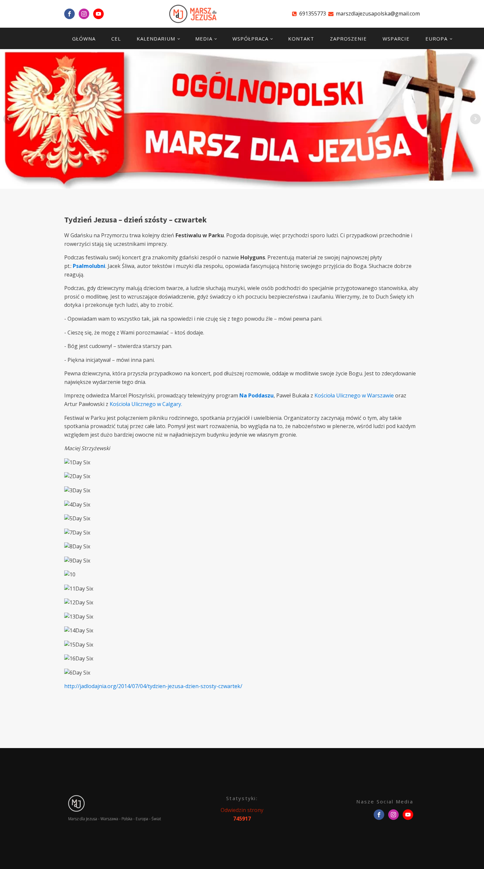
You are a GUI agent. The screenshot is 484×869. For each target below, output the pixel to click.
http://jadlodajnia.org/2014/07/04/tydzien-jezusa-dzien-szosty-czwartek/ (153, 686)
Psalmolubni (89, 266)
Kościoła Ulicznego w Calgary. (146, 404)
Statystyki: (242, 798)
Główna (83, 38)
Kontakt (301, 38)
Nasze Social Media (384, 801)
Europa (436, 38)
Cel (116, 38)
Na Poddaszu (256, 395)
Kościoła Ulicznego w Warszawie (354, 395)
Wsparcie (396, 38)
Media (203, 38)
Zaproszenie (348, 38)
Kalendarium (156, 38)
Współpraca (250, 38)
